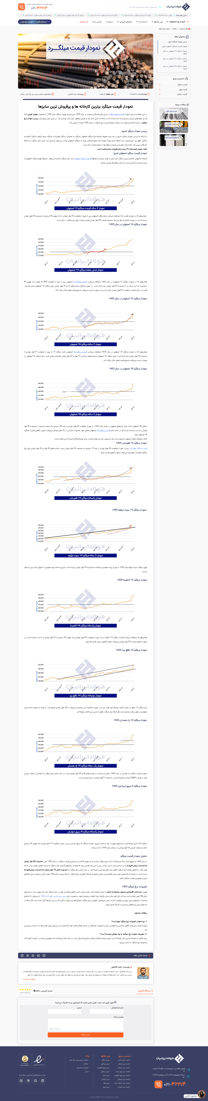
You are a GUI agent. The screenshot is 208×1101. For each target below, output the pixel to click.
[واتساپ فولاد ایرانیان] (35, 1081)
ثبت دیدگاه (85, 1035)
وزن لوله (106, 1083)
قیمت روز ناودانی (123, 1087)
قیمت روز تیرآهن (123, 1067)
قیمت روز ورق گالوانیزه (121, 1075)
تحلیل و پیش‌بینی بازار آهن (78, 1060)
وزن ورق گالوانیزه (103, 1067)
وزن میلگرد (105, 1060)
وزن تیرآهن (105, 1064)
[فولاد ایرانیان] (170, 1058)
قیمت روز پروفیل (123, 1079)
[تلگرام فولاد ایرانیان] (28, 1081)
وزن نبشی (105, 1075)
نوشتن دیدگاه (118, 1017)
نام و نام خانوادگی (117, 1008)
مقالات (85, 1064)
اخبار (86, 1071)
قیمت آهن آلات (123, 1060)
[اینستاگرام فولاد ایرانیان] (43, 1081)
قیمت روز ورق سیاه (122, 1071)
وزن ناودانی (105, 1079)
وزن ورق (106, 1087)
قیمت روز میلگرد (123, 1064)
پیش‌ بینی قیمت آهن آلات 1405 (53, 896)
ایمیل (79, 1008)
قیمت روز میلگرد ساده (121, 1083)
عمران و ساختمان (82, 1067)
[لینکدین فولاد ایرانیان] (21, 1081)
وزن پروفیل (105, 1071)
